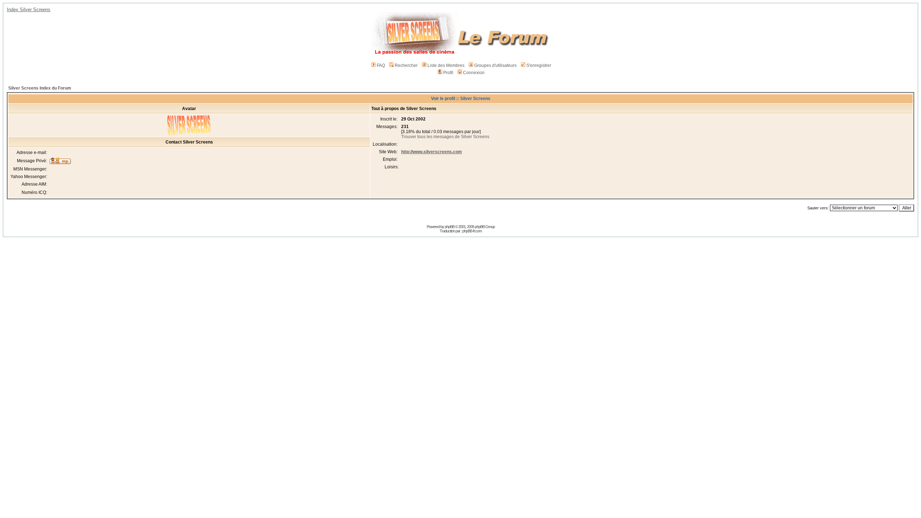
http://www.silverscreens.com (431, 151)
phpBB (449, 226)
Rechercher (406, 65)
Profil (448, 72)
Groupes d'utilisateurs (495, 65)
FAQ (381, 65)
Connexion (474, 72)
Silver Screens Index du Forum (39, 88)
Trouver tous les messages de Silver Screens (445, 136)
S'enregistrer (538, 65)
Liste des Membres (445, 65)
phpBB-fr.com (472, 231)
